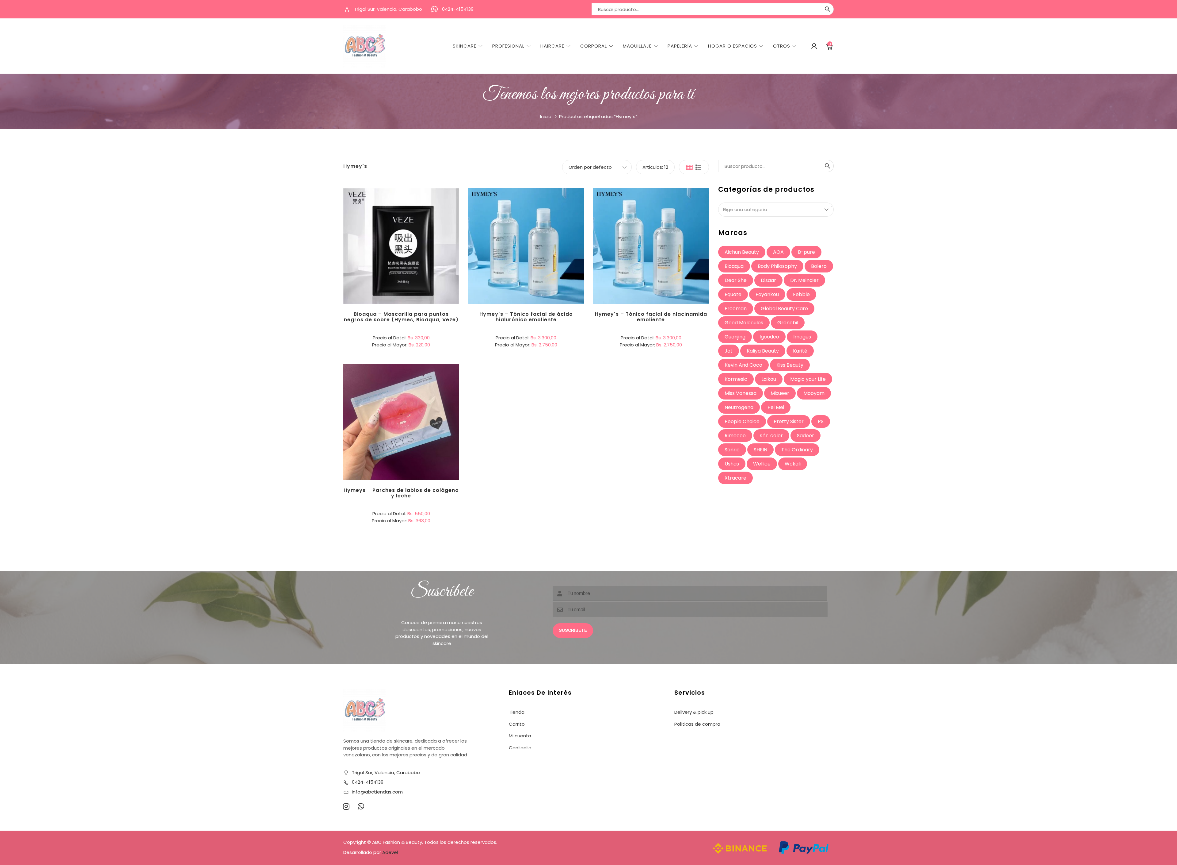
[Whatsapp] (360, 806)
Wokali (793, 463)
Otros (781, 46)
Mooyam (814, 393)
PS (821, 421)
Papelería (680, 46)
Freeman (736, 308)
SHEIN (760, 449)
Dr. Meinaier (804, 280)
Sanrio (732, 449)
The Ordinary (797, 449)
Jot (729, 350)
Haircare (552, 46)
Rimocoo (735, 435)
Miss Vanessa (740, 393)
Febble (801, 294)
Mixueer (780, 393)
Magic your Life (808, 379)
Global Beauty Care (784, 308)
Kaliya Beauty (763, 350)
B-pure (806, 252)
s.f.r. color (771, 435)
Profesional (508, 46)
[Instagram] (346, 806)
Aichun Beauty (742, 252)
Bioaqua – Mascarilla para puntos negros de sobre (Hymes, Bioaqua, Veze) (401, 317)
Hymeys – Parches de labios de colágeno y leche (401, 493)
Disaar (768, 280)
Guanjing (735, 336)
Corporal (593, 46)
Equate (733, 294)
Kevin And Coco (743, 365)
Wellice (762, 463)
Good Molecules (744, 322)
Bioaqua (734, 266)
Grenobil (787, 322)
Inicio (545, 116)
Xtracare (735, 477)
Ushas (732, 463)
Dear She (736, 280)
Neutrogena (739, 407)
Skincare (464, 46)
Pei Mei (776, 407)
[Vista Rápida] (426, 220)
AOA (778, 252)
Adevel (390, 852)
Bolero (819, 266)
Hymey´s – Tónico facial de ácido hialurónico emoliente (526, 317)
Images (802, 336)
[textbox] (776, 209)
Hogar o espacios (732, 46)
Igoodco (769, 336)
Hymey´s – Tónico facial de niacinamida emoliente (651, 317)
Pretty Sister (789, 421)
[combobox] (776, 210)
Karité (800, 350)
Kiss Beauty (789, 365)
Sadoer (805, 435)
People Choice (742, 421)
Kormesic (736, 379)
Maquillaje (637, 46)
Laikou (768, 379)
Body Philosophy (777, 266)
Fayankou (767, 294)
